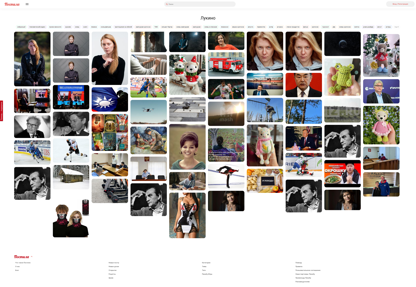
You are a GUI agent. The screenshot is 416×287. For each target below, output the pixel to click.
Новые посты (114, 263)
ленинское (224, 27)
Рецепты (112, 274)
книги (85, 27)
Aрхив (111, 278)
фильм (305, 27)
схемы (77, 27)
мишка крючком (238, 27)
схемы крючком (345, 27)
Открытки (112, 270)
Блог (17, 270)
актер (271, 27)
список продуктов (293, 27)
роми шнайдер (368, 27)
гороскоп (325, 27)
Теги (204, 270)
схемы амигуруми (182, 27)
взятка (356, 27)
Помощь (299, 263)
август (379, 27)
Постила (12, 4)
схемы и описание (210, 27)
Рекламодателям (303, 282)
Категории (206, 263)
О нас (17, 266)
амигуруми (197, 27)
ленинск (94, 27)
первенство (261, 27)
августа (250, 27)
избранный (21, 27)
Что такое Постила (22, 263)
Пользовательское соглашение (308, 270)
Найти (225, 4)
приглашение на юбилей (123, 27)
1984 (156, 27)
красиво (68, 27)
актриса (280, 27)
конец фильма (106, 27)
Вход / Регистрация (400, 4)
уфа (334, 27)
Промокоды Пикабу (303, 278)
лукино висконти (55, 27)
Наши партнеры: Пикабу (305, 274)
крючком (315, 27)
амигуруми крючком (143, 27)
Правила (299, 266)
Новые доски (114, 266)
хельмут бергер (167, 27)
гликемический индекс (37, 27)
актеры (388, 27)
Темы (204, 266)
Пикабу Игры (207, 274)
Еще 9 (397, 27)
